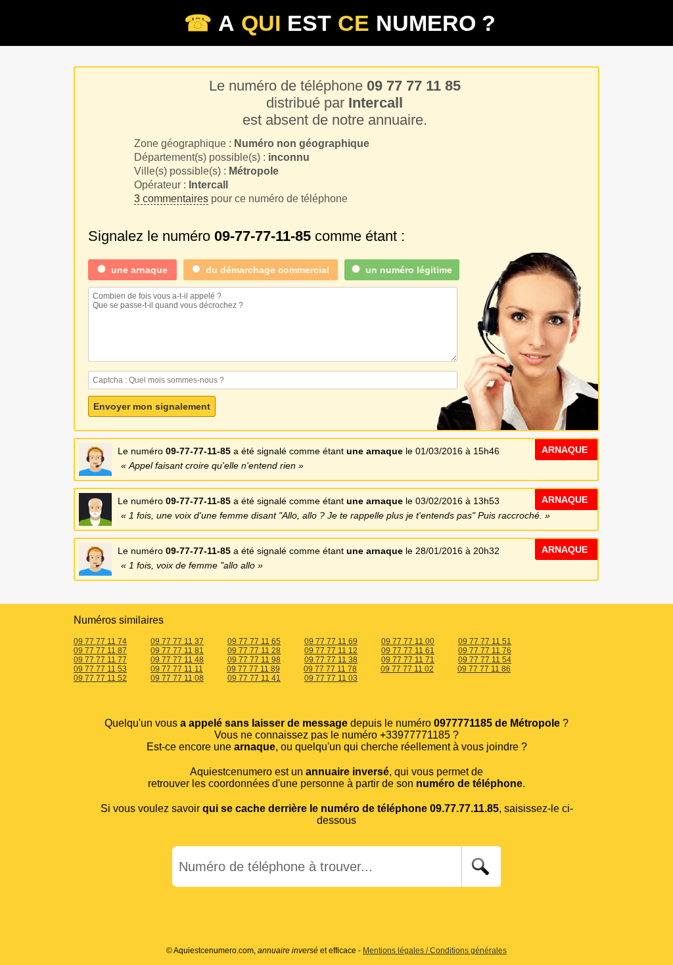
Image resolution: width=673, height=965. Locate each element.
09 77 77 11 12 (331, 650)
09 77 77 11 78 (330, 669)
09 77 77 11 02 (407, 669)
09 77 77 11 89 (253, 669)
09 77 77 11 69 (331, 641)
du (267, 270)
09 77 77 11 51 (484, 641)
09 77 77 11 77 (100, 659)
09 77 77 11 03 (331, 678)
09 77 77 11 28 (254, 650)
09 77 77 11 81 (177, 650)
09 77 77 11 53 (100, 669)
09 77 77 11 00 (407, 641)
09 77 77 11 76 (484, 650)
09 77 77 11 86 (484, 669)
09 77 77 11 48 (177, 659)
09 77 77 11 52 (100, 678)
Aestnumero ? (340, 23)
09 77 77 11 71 (407, 659)
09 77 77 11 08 (177, 678)
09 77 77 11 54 (484, 659)
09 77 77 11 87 (100, 650)
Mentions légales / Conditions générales (435, 950)
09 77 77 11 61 (407, 650)
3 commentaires (171, 198)
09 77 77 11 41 (254, 678)
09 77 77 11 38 (331, 659)
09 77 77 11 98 (254, 659)
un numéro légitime (408, 270)
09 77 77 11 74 (100, 641)
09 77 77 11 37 (177, 641)
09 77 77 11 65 (254, 641)
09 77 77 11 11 (177, 669)
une (139, 270)
